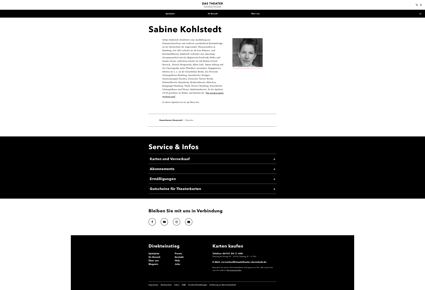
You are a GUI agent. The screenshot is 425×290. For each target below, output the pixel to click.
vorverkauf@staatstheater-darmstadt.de (244, 262)
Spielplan (154, 253)
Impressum (153, 285)
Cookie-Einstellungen (197, 285)
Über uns (154, 260)
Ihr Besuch (154, 257)
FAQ (177, 260)
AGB (184, 285)
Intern (176, 285)
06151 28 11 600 (233, 253)
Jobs (177, 264)
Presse (178, 253)
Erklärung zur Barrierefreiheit (223, 285)
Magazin (153, 264)
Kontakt (179, 257)
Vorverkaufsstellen (234, 270)
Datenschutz (166, 285)
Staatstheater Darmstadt (170, 120)
